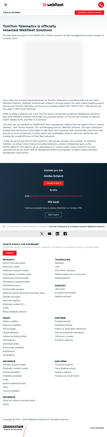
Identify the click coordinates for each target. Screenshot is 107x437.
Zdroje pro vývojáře (64, 336)
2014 (60, 196)
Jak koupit (60, 289)
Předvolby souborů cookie (15, 368)
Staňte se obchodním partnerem (70, 329)
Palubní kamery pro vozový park (70, 274)
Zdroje (6, 404)
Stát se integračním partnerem (69, 332)
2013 (67, 196)
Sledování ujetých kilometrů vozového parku (24, 293)
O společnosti (13, 227)
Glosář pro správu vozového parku (19, 400)
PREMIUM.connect (12, 285)
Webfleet (59, 263)
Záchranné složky (11, 344)
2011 (80, 196)
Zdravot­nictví (9, 340)
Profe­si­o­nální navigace (13, 289)
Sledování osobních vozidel (15, 270)
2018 (33, 196)
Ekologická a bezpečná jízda (16, 282)
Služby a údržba (10, 321)
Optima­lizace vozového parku (17, 274)
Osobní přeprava (11, 332)
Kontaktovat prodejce (65, 293)
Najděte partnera (63, 296)
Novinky (42, 227)
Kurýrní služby (9, 329)
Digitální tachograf (11, 297)
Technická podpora (64, 365)
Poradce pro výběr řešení (67, 376)
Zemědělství (9, 355)
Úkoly (5, 387)
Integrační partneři (63, 325)
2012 (74, 196)
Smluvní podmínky (11, 372)
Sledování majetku (11, 300)
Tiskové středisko (29, 227)
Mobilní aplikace (62, 278)
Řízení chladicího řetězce (15, 312)
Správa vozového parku (14, 263)
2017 (40, 196)
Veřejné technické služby (15, 336)
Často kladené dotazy (65, 368)
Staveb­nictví (9, 351)
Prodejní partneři (63, 321)
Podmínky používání (12, 376)
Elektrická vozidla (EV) (14, 304)
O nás (5, 380)
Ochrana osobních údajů (14, 365)
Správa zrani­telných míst (14, 383)
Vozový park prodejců (13, 347)
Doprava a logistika (12, 325)
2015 (54, 196)
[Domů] (4, 226)
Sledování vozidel (11, 267)
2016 (47, 196)
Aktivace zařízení (63, 372)
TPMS (5, 308)
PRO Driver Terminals (65, 270)
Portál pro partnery (64, 340)
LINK (57, 267)
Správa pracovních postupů (16, 278)
